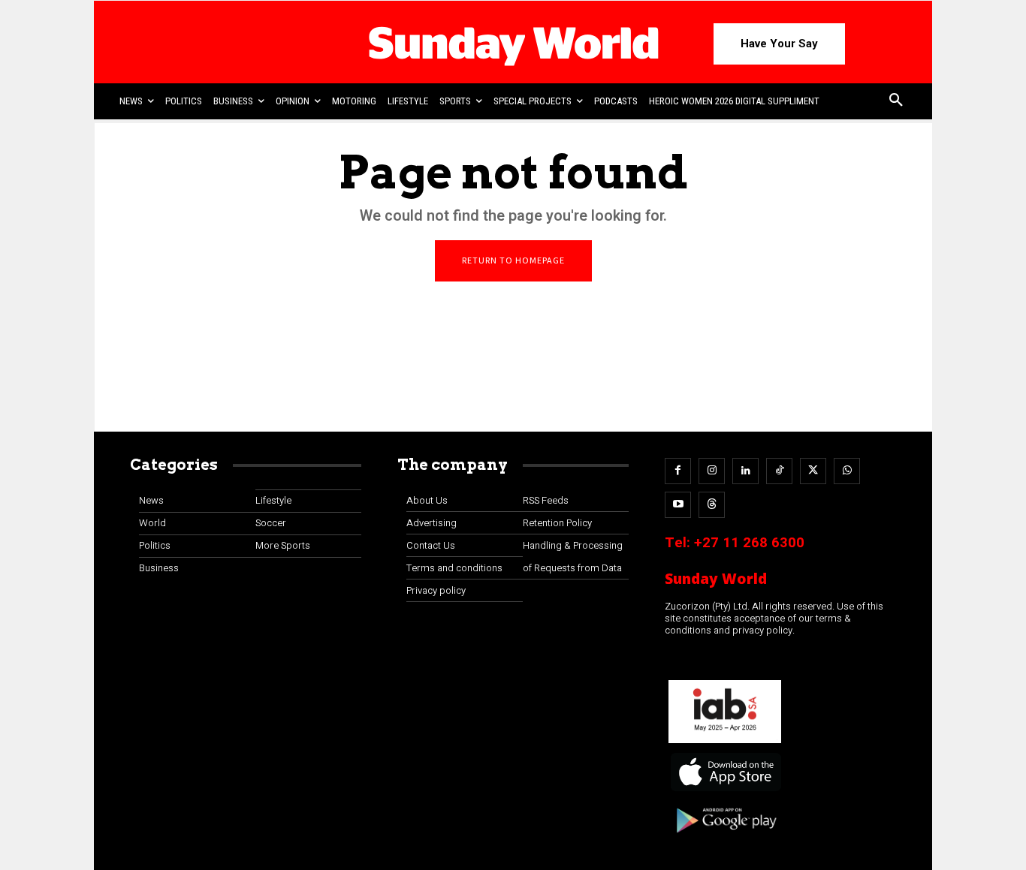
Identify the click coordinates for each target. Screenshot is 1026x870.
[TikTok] (779, 471)
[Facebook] (678, 471)
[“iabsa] (725, 743)
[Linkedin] (745, 471)
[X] (813, 471)
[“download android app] (725, 838)
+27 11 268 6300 (749, 542)
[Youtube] (678, 505)
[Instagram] (712, 471)
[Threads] (712, 505)
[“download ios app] (725, 791)
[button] (896, 101)
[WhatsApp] (847, 471)
